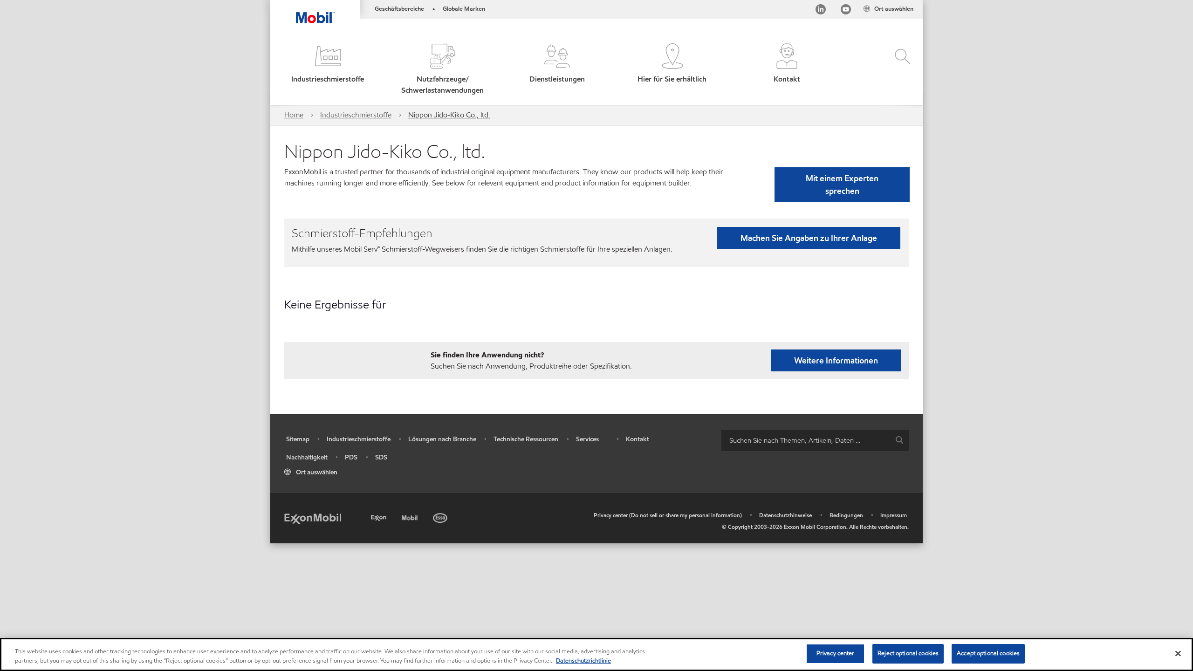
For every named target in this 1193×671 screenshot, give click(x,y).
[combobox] (815, 440)
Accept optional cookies (988, 653)
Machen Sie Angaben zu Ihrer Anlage (808, 238)
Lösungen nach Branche (442, 439)
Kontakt (637, 439)
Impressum (893, 515)
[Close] (1178, 653)
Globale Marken (464, 9)
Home (293, 115)
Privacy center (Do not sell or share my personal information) (668, 515)
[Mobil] (410, 516)
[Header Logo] (315, 11)
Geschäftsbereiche (399, 9)
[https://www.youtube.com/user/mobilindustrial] (846, 11)
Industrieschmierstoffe (355, 115)
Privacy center (835, 653)
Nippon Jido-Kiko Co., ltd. (449, 115)
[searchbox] (805, 440)
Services (587, 439)
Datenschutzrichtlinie (583, 661)
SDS (381, 457)
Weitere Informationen (836, 360)
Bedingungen (846, 515)
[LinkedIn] (821, 11)
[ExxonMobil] (312, 518)
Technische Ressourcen (526, 439)
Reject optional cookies (908, 653)
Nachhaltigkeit (307, 457)
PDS (351, 457)
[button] (327, 69)
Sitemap (297, 439)
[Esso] (441, 516)
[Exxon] (379, 516)
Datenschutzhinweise (785, 515)
